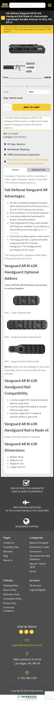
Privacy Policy (9, 603)
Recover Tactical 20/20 (37, 565)
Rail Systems (14, 27)
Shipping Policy (10, 585)
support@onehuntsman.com (27, 645)
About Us (7, 560)
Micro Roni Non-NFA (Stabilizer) (40, 557)
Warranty (8, 551)
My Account (35, 585)
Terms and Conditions (8, 609)
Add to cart (32, 107)
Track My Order (11, 547)
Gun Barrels (35, 551)
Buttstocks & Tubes (39, 547)
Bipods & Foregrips (39, 542)
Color (6, 91)
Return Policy (9, 589)
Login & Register (38, 589)
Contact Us (8, 542)
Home (6, 27)
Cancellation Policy (12, 598)
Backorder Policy (11, 594)
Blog (5, 555)
